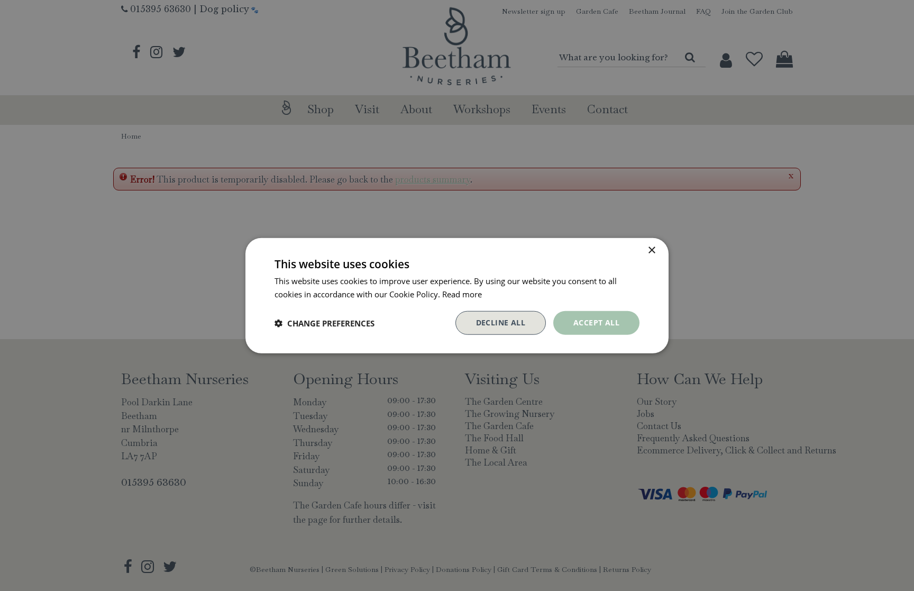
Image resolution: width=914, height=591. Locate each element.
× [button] (651, 250)
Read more (462, 293)
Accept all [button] (596, 322)
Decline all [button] (500, 322)
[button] (324, 323)
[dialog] (457, 295)
